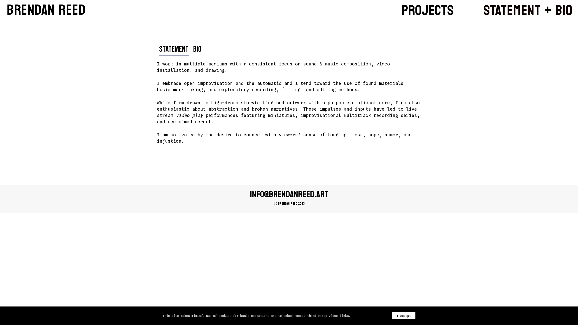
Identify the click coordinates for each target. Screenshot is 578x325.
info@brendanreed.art (289, 194)
